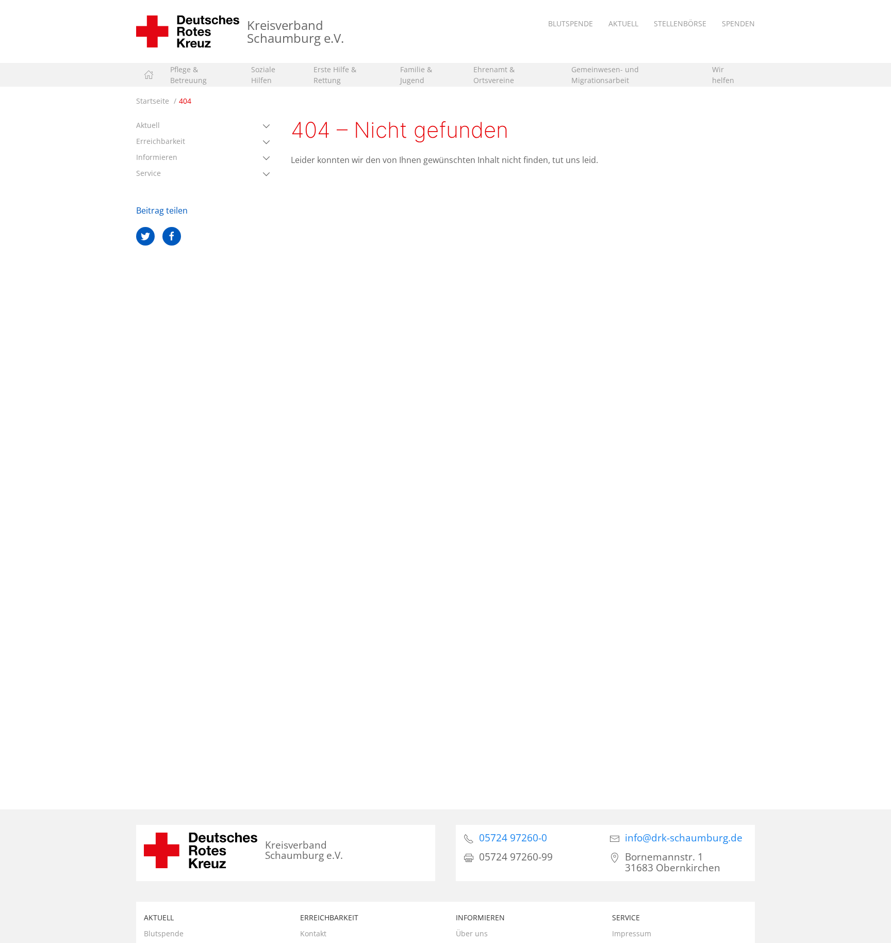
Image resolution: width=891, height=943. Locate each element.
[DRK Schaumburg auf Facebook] (171, 236)
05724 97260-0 (513, 837)
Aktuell (148, 125)
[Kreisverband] (187, 30)
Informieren (156, 157)
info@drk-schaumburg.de (683, 837)
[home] (148, 74)
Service (148, 173)
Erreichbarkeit (160, 141)
